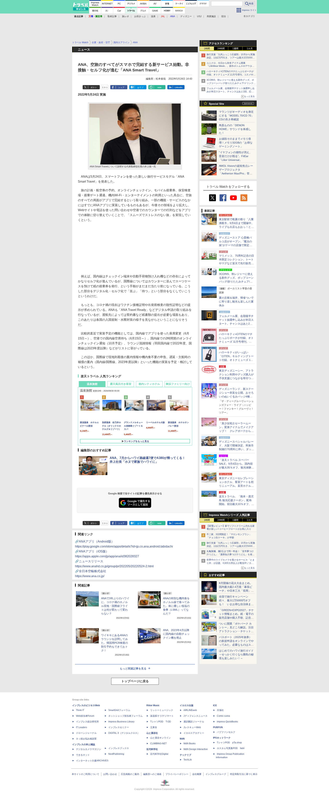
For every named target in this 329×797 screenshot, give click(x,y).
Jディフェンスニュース (196, 716)
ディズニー (186, 16)
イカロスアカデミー (194, 733)
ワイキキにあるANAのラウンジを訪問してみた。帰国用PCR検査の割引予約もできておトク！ (114, 643)
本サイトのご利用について (85, 774)
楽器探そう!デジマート (162, 716)
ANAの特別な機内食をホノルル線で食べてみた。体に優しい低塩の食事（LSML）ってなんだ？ (176, 606)
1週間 (235, 48)
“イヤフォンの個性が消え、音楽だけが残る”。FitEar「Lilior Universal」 (235, 156)
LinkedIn (178, 87)
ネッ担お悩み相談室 (86, 738)
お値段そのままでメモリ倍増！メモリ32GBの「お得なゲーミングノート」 (235, 142)
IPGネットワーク (222, 737)
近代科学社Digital (159, 754)
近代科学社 (152, 749)
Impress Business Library (121, 721)
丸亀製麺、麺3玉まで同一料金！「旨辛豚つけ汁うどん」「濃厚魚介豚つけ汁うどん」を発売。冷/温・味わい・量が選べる (230, 554)
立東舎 (153, 727)
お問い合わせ (110, 774)
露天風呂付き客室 (120, 383)
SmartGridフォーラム (119, 710)
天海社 (220, 710)
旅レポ (125, 16)
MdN (182, 738)
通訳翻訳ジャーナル (194, 721)
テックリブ (185, 755)
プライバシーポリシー (176, 774)
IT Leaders (81, 727)
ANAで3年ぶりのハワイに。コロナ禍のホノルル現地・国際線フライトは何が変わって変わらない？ (115, 606)
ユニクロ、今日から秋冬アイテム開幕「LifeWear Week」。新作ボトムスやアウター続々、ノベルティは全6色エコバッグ (230, 66)
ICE (215, 705)
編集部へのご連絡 (152, 774)
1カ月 (250, 48)
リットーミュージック (161, 710)
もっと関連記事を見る (133, 668)
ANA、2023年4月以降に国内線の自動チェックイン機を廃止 (176, 634)
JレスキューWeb (192, 727)
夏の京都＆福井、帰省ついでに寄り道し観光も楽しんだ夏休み (236, 301)
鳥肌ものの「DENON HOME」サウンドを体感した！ (235, 129)
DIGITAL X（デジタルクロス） (124, 733)
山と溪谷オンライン (160, 737)
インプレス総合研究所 (87, 721)
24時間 (221, 48)
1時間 (207, 48)
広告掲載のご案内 (130, 774)
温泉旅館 (92, 383)
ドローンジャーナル (86, 733)
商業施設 (211, 16)
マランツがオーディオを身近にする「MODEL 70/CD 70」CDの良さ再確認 (236, 115)
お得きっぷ (140, 16)
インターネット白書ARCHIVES (92, 760)
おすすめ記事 (217, 575)
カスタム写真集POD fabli (230, 748)
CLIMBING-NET (158, 743)
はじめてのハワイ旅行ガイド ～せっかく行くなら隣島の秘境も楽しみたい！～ (236, 654)
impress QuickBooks (227, 721)
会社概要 (196, 774)
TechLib (188, 759)
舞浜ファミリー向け (178, 383)
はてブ (140, 87)
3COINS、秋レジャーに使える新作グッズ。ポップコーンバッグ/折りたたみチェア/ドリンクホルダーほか (231, 83)
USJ (199, 16)
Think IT (80, 710)
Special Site (216, 103)
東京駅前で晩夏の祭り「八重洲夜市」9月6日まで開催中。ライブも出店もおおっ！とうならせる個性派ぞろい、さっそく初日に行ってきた (236, 227)
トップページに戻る (135, 681)
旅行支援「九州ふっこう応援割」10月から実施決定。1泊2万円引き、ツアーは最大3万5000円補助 (231, 57)
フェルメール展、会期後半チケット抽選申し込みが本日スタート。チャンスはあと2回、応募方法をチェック (231, 91)
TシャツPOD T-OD (160, 721)
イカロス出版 (186, 705)
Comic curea (223, 716)
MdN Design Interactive (196, 749)
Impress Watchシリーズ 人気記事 (229, 514)
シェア (121, 87)
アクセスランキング (221, 43)
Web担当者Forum (85, 716)
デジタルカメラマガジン (88, 749)
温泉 (153, 16)
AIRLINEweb (190, 710)
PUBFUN (218, 727)
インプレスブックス (118, 748)
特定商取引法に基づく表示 (243, 774)
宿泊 (223, 16)
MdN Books (190, 743)
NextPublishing (116, 754)
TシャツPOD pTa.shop (229, 742)
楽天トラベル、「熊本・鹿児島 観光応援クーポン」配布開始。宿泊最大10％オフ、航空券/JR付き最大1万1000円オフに (236, 504)
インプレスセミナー (118, 727)
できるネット (83, 755)
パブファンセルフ (226, 732)
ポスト (94, 87)
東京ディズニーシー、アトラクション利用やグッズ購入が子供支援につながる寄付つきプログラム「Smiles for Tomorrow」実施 (236, 378)
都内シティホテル (149, 383)
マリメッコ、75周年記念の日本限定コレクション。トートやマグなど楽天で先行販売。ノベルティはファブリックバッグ (236, 263)
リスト (105, 87)
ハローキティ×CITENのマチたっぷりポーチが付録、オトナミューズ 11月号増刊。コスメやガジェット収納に (231, 74)
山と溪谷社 (152, 733)
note (159, 87)
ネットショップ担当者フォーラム (125, 716)
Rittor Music (153, 705)
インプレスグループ (215, 774)
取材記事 (112, 16)
